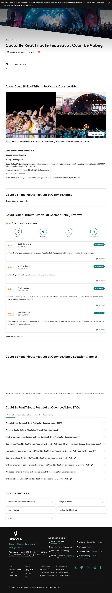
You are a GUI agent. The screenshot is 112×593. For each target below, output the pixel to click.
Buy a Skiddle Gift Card (63, 575)
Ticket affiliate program (47, 572)
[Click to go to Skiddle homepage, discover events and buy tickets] (15, 536)
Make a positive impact (88, 557)
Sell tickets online (61, 566)
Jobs (26, 577)
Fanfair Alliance (95, 551)
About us (27, 566)
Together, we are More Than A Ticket (62, 557)
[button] (56, 423)
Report (102, 259)
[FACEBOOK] (100, 567)
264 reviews (31, 223)
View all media (96, 134)
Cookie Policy (13, 575)
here (18, 5)
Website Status (45, 566)
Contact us (28, 573)
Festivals (15, 40)
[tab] (10, 415)
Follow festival (17, 52)
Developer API (44, 569)
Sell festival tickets (62, 572)
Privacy (11, 572)
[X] (75, 567)
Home (8, 40)
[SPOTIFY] (81, 567)
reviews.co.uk (56, 543)
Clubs (19, 544)
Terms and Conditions (15, 569)
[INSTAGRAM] (95, 567)
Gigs (11, 544)
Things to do (15, 547)
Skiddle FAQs (60, 569)
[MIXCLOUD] (88, 567)
